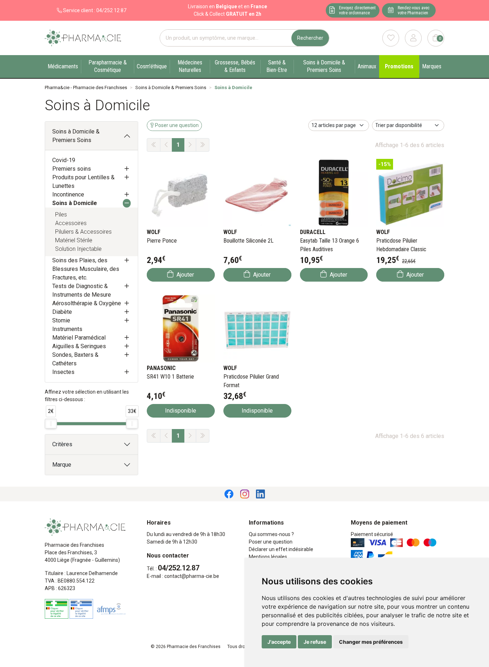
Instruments (67, 329)
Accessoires (71, 223)
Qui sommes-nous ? (271, 534)
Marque (61, 464)
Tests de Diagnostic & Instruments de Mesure (81, 290)
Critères (62, 444)
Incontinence (68, 194)
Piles (61, 214)
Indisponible (180, 410)
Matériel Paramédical (79, 337)
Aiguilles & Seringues (79, 346)
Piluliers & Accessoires (83, 231)
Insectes (63, 372)
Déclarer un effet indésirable (281, 549)
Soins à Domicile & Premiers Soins (76, 135)
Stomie (61, 320)
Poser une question (270, 542)
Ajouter (184, 274)
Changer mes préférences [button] (371, 642)
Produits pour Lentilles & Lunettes (83, 181)
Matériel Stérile (73, 240)
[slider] (51, 424)
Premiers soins (71, 168)
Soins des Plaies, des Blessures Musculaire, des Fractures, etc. (85, 269)
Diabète (62, 311)
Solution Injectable (78, 248)
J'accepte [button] (279, 642)
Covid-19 (63, 160)
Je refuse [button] (315, 642)
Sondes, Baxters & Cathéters (75, 359)
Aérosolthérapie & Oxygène (86, 303)
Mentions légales (268, 557)
